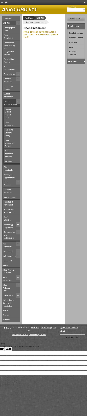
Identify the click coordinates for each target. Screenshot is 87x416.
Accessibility (35, 327)
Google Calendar (76, 33)
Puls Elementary (7, 245)
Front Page (7, 18)
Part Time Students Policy (12, 132)
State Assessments (9, 68)
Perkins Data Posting (9, 60)
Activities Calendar (72, 53)
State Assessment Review (12, 143)
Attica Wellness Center (6, 288)
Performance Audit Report (9, 211)
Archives (12, 161)
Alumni (5, 265)
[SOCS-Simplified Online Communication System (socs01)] (6, 327)
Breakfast (73, 42)
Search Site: (71, 7)
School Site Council (8, 87)
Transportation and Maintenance (9, 235)
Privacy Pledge (46, 327)
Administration (9, 74)
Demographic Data (9, 29)
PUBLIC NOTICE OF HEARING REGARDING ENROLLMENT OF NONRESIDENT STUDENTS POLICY (40, 34)
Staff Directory (8, 218)
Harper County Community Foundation (8, 303)
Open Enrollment (8, 36)
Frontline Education (8, 191)
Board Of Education (8, 80)
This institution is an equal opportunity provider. (29, 334)
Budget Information (8, 95)
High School (8, 251)
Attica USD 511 (19, 9)
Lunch (71, 47)
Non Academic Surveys (12, 153)
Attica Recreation (7, 279)
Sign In (62, 330)
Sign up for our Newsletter (69, 327)
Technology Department (8, 226)
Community (7, 260)
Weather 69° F (76, 18)
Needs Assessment (12, 124)
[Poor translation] (8, 349)
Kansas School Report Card (12, 113)
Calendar (6, 315)
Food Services (8, 183)
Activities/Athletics (10, 256)
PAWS (5, 310)
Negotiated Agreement (8, 203)
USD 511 (6, 23)
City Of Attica (8, 295)
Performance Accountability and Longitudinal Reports (9, 48)
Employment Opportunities (9, 176)
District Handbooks (8, 168)
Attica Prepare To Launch (8, 271)
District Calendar (76, 37)
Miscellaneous (10, 197)
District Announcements (10, 103)
